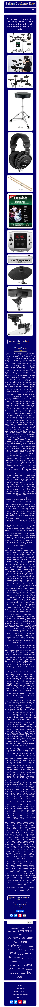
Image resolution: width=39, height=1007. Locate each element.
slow (12, 953)
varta (24, 941)
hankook (12, 931)
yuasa (12, 968)
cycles (20, 969)
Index (20, 985)
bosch (30, 959)
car (29, 927)
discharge (14, 946)
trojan (20, 976)
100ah (28, 964)
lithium (14, 961)
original (26, 950)
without (23, 973)
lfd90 (9, 949)
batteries (25, 931)
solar (28, 953)
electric (16, 942)
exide (24, 959)
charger (15, 950)
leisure (20, 934)
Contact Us (20, 988)
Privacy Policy (20, 991)
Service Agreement (20, 995)
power (24, 947)
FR (22, 998)
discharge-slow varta (24, 961)
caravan (29, 969)
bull (20, 949)
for (29, 972)
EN (18, 998)
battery (14, 957)
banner (20, 954)
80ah (32, 950)
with (23, 928)
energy (12, 965)
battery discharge (20, 937)
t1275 (30, 947)
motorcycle (15, 928)
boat (19, 965)
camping (14, 973)
